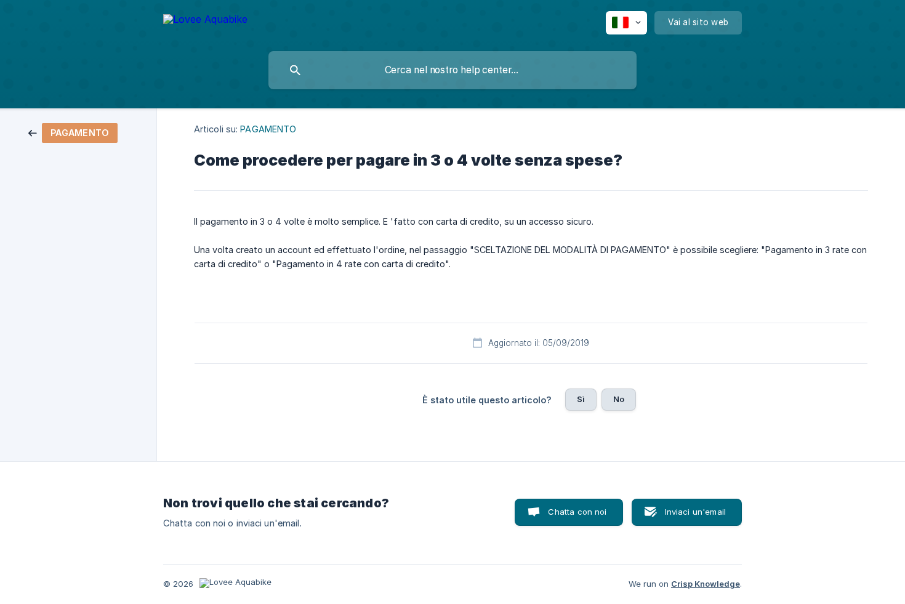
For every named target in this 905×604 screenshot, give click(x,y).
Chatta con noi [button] (577, 512)
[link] (73, 132)
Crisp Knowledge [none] (705, 584)
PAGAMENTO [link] (268, 129)
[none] (205, 21)
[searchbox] (452, 70)
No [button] (618, 399)
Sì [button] (581, 399)
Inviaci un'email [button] (695, 512)
